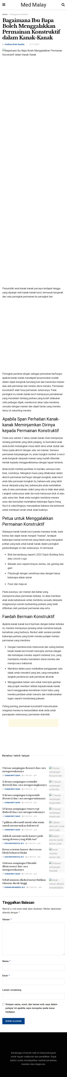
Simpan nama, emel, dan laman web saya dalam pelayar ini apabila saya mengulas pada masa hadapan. (31, 1008)
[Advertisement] (33, 335)
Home (4, 14)
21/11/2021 (34, 44)
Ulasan (7, 919)
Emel (6, 975)
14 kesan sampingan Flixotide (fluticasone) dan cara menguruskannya (19, 866)
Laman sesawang (11, 990)
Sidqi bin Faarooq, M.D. (14, 843)
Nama (6, 961)
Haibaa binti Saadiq (14, 44)
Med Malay (33, 4)
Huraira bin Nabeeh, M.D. (15, 887)
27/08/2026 (27, 775)
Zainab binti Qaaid (12, 775)
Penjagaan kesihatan (19, 14)
